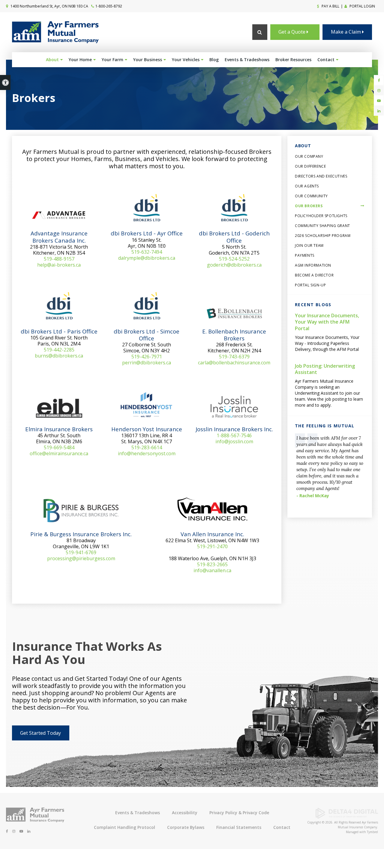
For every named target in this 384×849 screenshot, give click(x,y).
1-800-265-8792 (108, 6)
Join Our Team (309, 245)
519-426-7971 (146, 356)
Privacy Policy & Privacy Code (239, 812)
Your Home (80, 59)
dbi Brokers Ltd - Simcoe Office (146, 334)
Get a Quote (292, 31)
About (52, 59)
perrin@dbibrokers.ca (146, 362)
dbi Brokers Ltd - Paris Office (59, 331)
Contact (325, 59)
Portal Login (362, 6)
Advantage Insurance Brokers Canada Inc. (59, 236)
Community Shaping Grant (322, 225)
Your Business (147, 59)
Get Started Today (40, 733)
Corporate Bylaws (185, 827)
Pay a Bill (330, 6)
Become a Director (314, 275)
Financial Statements (238, 827)
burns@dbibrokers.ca (59, 355)
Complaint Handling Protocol (124, 827)
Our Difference (310, 166)
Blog (214, 59)
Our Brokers (309, 205)
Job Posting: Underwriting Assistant (325, 369)
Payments (304, 255)
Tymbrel (372, 832)
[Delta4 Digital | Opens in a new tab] (347, 817)
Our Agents (307, 186)
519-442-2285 (59, 349)
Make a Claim (346, 31)
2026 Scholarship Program (322, 235)
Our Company (309, 156)
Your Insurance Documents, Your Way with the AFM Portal (327, 322)
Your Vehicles (186, 59)
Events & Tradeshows (247, 59)
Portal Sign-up (310, 285)
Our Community (311, 196)
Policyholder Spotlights (321, 215)
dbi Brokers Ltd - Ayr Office (147, 233)
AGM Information (313, 265)
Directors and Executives (321, 176)
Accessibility (184, 812)
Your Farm (112, 59)
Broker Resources (293, 59)
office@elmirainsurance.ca (59, 453)
